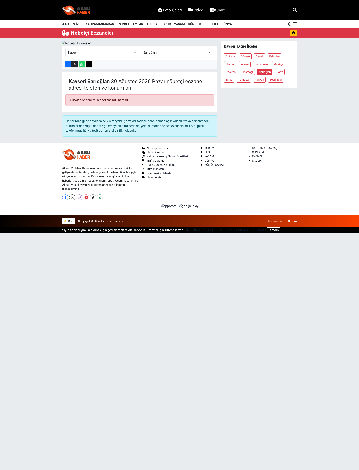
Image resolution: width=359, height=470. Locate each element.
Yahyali (259, 79)
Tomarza (243, 79)
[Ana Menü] (294, 24)
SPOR (167, 24)
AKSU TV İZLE (72, 24)
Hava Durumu (155, 152)
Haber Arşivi (154, 177)
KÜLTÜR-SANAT (214, 164)
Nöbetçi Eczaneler (158, 148)
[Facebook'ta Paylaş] (68, 64)
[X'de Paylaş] (74, 64)
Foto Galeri (172, 10)
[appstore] (169, 206)
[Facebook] (65, 197)
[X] (72, 197)
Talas (229, 79)
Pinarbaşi (247, 72)
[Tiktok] (93, 197)
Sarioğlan (265, 72)
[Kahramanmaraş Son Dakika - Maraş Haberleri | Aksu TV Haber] (76, 10)
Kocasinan (261, 64)
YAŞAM (179, 24)
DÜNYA (227, 24)
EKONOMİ (258, 156)
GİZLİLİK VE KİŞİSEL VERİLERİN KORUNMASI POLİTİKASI (225, 230)
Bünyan (245, 56)
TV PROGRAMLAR (130, 24)
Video (198, 10)
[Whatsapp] (100, 197)
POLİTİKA (211, 24)
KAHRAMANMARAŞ (99, 24)
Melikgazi (280, 64)
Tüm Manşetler (156, 169)
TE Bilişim (290, 221)
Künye (219, 10)
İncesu (244, 64)
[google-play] (188, 206)
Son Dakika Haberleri (160, 173)
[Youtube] (86, 197)
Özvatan (231, 72)
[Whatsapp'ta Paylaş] (82, 64)
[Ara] (295, 10)
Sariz (280, 72)
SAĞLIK (256, 160)
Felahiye (274, 56)
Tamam (273, 230)
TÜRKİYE (152, 24)
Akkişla (230, 56)
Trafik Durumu (155, 160)
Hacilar (230, 64)
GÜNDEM (194, 24)
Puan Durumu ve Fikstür (161, 164)
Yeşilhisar (276, 79)
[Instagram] (79, 197)
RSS (70, 221)
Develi (259, 56)
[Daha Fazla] (89, 64)
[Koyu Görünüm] (290, 24)
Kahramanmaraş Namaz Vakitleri (167, 156)
